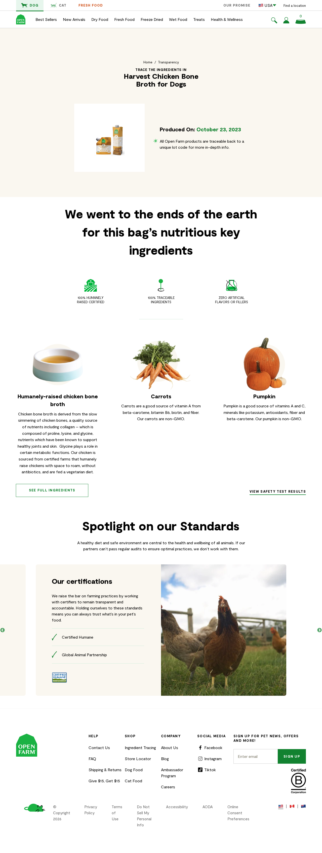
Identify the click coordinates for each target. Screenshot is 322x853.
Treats (199, 19)
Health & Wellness (227, 19)
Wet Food (178, 19)
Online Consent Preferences (238, 812)
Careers (168, 786)
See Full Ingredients (52, 490)
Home (147, 62)
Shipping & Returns (105, 769)
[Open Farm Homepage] (20, 19)
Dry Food (99, 19)
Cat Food (133, 780)
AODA (208, 806)
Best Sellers (46, 19)
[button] (274, 21)
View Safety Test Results (278, 491)
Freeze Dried (152, 19)
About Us (169, 747)
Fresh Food (90, 5)
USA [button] (268, 5)
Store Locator (138, 758)
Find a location (295, 6)
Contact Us (99, 747)
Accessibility (177, 806)
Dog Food (134, 769)
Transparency (168, 62)
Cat (62, 5)
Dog (34, 5)
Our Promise (236, 5)
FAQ (92, 758)
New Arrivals (74, 19)
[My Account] (286, 21)
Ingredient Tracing (140, 747)
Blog (165, 758)
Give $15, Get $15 (104, 780)
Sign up (292, 756)
